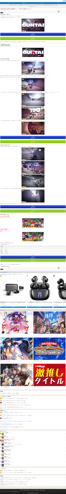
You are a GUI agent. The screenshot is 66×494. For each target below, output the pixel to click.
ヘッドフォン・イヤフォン (4, 274)
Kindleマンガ (10, 274)
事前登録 (31, 6)
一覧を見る (64, 272)
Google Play (33, 38)
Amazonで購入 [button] (13, 307)
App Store (33, 34)
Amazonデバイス (15, 274)
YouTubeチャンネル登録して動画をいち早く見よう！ (7, 242)
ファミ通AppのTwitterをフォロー (4, 244)
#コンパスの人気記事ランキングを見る (4, 414)
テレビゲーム (20, 274)
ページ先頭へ (63, 487)
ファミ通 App (2, 1)
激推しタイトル (34, 6)
